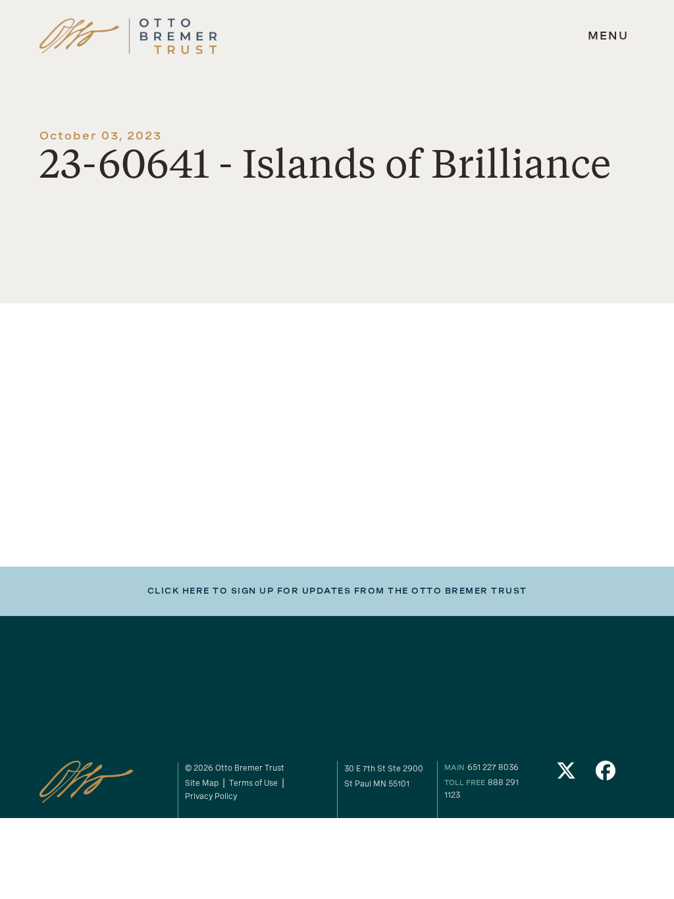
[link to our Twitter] (566, 774)
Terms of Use (253, 783)
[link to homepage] (128, 36)
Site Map (202, 783)
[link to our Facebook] (605, 774)
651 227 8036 (493, 767)
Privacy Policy (211, 796)
